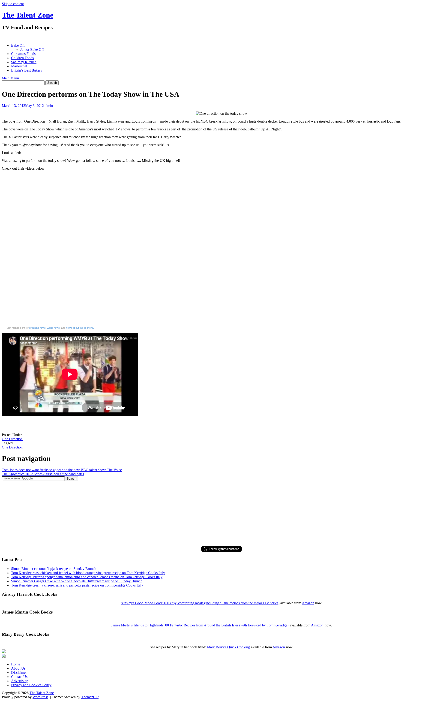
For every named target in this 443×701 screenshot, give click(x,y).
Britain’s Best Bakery (26, 70)
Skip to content (13, 4)
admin (48, 106)
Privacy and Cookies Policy (31, 685)
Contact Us (19, 677)
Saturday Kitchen (23, 62)
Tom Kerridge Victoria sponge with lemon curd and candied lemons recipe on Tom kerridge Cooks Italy (86, 577)
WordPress (40, 697)
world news (53, 327)
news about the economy (80, 327)
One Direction (12, 439)
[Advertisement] (86, 37)
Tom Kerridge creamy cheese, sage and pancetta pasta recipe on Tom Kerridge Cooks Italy (77, 585)
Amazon (308, 603)
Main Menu (10, 78)
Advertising (19, 681)
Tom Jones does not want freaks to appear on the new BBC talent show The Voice (62, 470)
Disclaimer (19, 672)
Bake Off (18, 45)
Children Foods (22, 58)
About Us (18, 668)
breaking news (37, 327)
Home (15, 664)
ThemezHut (90, 697)
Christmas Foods (23, 54)
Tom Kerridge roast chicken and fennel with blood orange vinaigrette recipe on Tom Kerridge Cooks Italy (88, 573)
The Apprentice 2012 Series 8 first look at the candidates (43, 474)
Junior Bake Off (32, 49)
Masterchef (19, 66)
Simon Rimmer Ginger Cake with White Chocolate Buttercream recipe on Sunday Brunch (76, 581)
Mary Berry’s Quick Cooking (228, 647)
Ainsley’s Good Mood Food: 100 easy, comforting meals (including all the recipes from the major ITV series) (200, 603)
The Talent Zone (27, 15)
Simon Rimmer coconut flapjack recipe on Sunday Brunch (53, 569)
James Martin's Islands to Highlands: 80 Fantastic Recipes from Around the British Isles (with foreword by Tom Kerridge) (199, 625)
